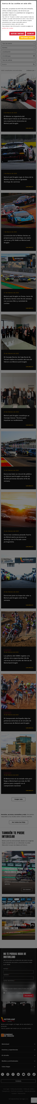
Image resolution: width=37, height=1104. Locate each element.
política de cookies (7, 28)
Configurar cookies (27, 38)
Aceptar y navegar (17, 34)
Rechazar (30, 34)
